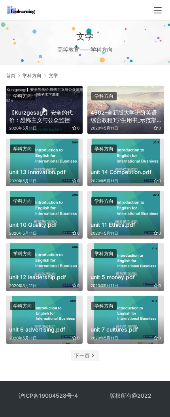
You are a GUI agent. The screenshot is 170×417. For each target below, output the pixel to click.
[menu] (157, 10)
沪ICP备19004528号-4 (49, 395)
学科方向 (22, 96)
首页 (10, 75)
